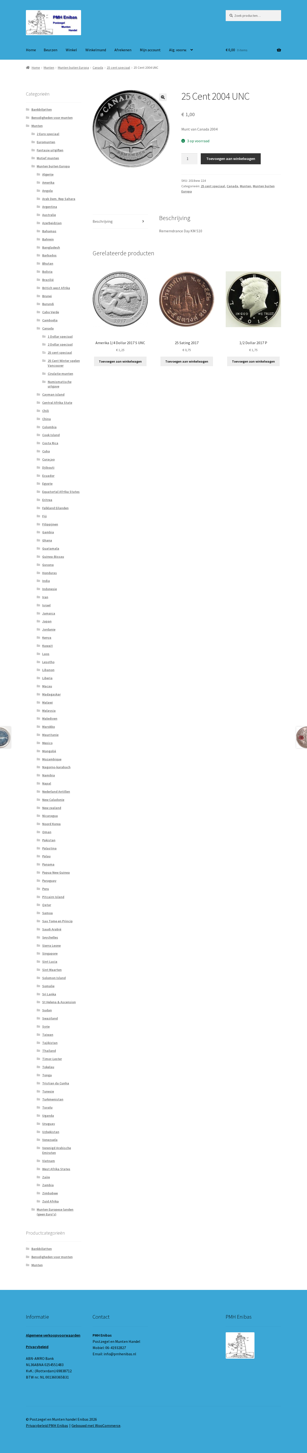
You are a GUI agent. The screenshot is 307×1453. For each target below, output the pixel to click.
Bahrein (48, 239)
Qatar (46, 905)
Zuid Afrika (50, 1201)
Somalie (48, 986)
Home (31, 49)
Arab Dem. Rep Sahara (58, 199)
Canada (98, 67)
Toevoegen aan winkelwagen (230, 158)
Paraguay (49, 880)
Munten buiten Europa (73, 67)
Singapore (50, 953)
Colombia (49, 427)
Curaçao (48, 459)
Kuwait (47, 646)
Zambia (48, 1185)
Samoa (47, 913)
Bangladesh (51, 247)
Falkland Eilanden (55, 508)
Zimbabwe (50, 1193)
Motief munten (48, 158)
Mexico (47, 743)
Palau (46, 856)
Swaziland (50, 1018)
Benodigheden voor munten (52, 117)
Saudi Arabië (51, 929)
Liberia (47, 678)
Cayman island (53, 394)
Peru (45, 889)
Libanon (48, 670)
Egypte (47, 483)
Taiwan (47, 1034)
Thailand (49, 1050)
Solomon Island (54, 978)
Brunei (47, 296)
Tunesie (48, 1091)
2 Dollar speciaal (60, 344)
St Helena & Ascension (59, 1002)
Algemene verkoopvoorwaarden (53, 1335)
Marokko (48, 726)
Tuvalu (47, 1107)
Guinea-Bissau (53, 556)
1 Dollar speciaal (60, 336)
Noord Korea (51, 824)
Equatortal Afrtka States (61, 492)
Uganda (48, 1115)
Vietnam (48, 1161)
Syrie (46, 1026)
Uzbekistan (50, 1132)
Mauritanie (50, 735)
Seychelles (50, 937)
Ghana (47, 540)
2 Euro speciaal (48, 134)
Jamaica (48, 613)
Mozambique (51, 759)
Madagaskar (51, 694)
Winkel (71, 49)
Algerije (47, 174)
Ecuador (48, 475)
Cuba (46, 451)
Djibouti (48, 467)
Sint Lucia (49, 961)
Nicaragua (50, 816)
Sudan (47, 1010)
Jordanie (48, 629)
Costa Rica (50, 443)
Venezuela (50, 1140)
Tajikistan (50, 1043)
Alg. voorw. (178, 49)
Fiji (44, 516)
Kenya (46, 637)
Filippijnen (50, 524)
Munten (49, 67)
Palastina (49, 848)
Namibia (48, 775)
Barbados (49, 255)
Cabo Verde (50, 312)
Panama (48, 864)
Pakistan (48, 840)
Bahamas (49, 231)
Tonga (47, 1075)
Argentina (49, 207)
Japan (47, 621)
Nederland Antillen (56, 791)
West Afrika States (56, 1169)
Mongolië (49, 751)
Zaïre (46, 1177)
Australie (49, 215)
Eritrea (47, 500)
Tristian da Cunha (55, 1083)
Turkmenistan (52, 1099)
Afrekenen (122, 49)
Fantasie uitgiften (50, 150)
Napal (46, 783)
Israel (46, 605)
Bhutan (47, 263)
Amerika (48, 182)
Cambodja (50, 320)
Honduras (49, 573)
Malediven (49, 718)
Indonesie (49, 589)
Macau (47, 686)
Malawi (47, 702)
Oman (46, 832)
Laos (45, 654)
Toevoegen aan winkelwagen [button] (120, 361)
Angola (47, 190)
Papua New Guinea (56, 872)
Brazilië (48, 280)
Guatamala (50, 548)
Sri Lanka (49, 994)
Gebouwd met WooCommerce (95, 1425)
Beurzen (50, 49)
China (46, 419)
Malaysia (49, 710)
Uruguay (48, 1124)
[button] (163, 97)
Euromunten (46, 142)
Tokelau (48, 1067)
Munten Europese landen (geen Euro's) (55, 1211)
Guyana (48, 565)
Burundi (48, 304)
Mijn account (150, 49)
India (46, 581)
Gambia (48, 532)
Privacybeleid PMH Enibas (47, 1425)
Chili (45, 411)
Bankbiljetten (41, 109)
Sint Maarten (52, 970)
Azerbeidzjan (52, 223)
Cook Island (51, 435)
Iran (45, 597)
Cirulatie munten (60, 373)
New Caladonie (53, 800)
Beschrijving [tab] (103, 221)
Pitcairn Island (53, 897)
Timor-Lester (52, 1059)
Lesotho (48, 662)
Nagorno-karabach (56, 767)
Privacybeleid (37, 1346)
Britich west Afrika (56, 288)
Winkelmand (95, 49)
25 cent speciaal (118, 67)
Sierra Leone (51, 945)
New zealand (51, 808)
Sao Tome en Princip (57, 921)
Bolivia (47, 271)
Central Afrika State (57, 402)
